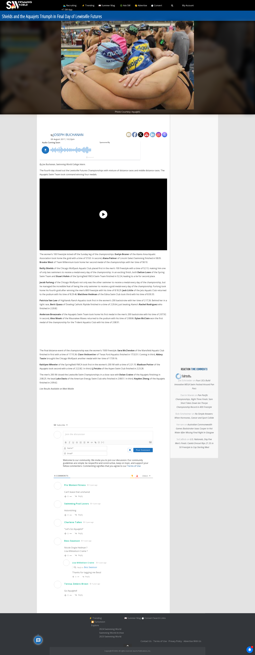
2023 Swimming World (110, 636)
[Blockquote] (88, 442)
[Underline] (73, 442)
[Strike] (77, 442)
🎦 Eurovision (98, 621)
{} (99, 442)
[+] (102, 442)
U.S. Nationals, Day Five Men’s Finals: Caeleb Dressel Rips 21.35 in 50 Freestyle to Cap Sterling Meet (194, 443)
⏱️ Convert (156, 5)
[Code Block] (92, 442)
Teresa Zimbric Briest (76, 583)
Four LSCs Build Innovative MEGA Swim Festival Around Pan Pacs (194, 384)
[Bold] (66, 442)
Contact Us (146, 641)
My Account (188, 5)
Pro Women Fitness (75, 485)
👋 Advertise (141, 5)
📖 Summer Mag (106, 5)
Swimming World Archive (111, 632)
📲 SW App (66, 9)
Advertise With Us (192, 641)
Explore (95, 625)
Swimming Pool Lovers (76, 503)
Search (156, 618)
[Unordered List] (84, 442)
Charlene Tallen (73, 522)
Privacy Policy (175, 641)
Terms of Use (134, 466)
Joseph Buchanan (68, 134)
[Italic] (69, 442)
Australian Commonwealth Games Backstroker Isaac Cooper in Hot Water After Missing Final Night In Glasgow (194, 428)
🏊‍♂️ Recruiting (69, 5)
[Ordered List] (80, 442)
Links (163, 618)
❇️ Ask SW (125, 5)
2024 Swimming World (110, 629)
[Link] (95, 442)
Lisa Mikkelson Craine (83, 562)
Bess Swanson (72, 540)
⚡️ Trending (88, 5)
